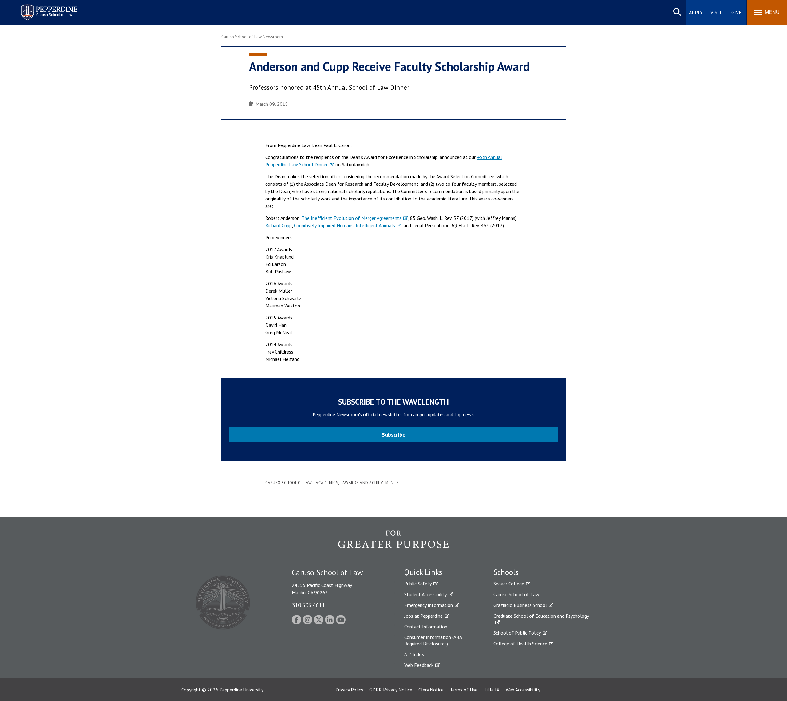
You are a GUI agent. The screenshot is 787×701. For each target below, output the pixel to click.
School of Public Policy (517, 633)
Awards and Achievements (370, 482)
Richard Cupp (278, 225)
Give (736, 12)
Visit (716, 12)
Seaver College (508, 583)
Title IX (492, 690)
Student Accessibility (425, 594)
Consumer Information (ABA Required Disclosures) (433, 640)
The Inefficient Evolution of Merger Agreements (351, 218)
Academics (327, 482)
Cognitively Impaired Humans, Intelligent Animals (344, 225)
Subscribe (393, 434)
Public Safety (418, 583)
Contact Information (425, 627)
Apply (696, 12)
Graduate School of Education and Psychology (541, 616)
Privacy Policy (349, 690)
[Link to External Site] (393, 543)
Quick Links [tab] (423, 572)
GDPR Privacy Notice (390, 690)
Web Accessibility (523, 690)
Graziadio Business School (520, 605)
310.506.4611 (308, 605)
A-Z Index (414, 654)
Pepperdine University (241, 690)
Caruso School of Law (288, 482)
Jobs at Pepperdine (423, 616)
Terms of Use (463, 690)
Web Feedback (418, 665)
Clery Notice (431, 690)
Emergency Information (428, 605)
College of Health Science (520, 643)
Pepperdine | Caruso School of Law (48, 8)
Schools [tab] (505, 572)
